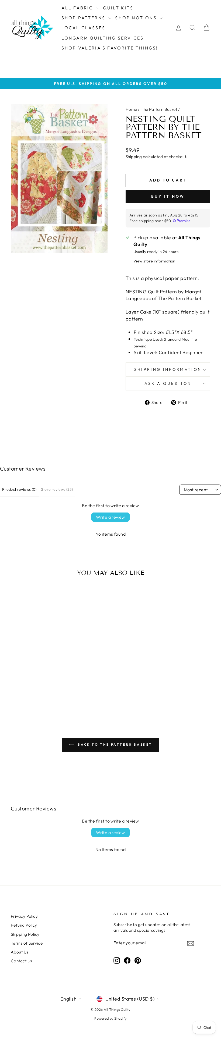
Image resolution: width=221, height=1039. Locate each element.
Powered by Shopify (110, 1018)
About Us (19, 952)
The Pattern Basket (159, 109)
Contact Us (21, 960)
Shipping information (168, 369)
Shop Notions (136, 17)
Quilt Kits (118, 7)
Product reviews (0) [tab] (19, 489)
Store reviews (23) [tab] (57, 489)
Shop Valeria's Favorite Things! (109, 48)
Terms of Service (27, 943)
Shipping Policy (25, 934)
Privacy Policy (24, 916)
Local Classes (83, 27)
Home (131, 109)
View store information (154, 261)
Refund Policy (24, 925)
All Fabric (78, 7)
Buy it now (168, 196)
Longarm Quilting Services (102, 38)
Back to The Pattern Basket (114, 744)
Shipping (134, 156)
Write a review (110, 517)
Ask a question (167, 383)
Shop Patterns (84, 17)
